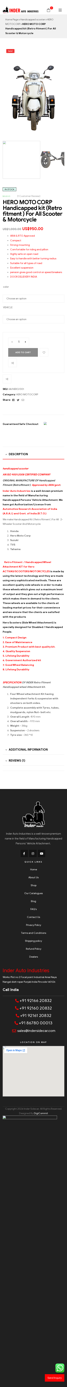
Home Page (11, 19)
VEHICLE (8, 307)
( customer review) (28, 196)
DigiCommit (41, 1113)
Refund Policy (33, 948)
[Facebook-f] (24, 853)
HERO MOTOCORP (27, 394)
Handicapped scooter (32, 19)
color (6, 286)
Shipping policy (33, 940)
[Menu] (60, 10)
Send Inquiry (55, 1377)
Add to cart (23, 352)
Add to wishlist (44, 352)
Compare (12, 363)
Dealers (33, 956)
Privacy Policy (33, 925)
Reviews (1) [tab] (17, 760)
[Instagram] (33, 853)
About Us (33, 877)
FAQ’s (33, 909)
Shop (33, 885)
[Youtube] (41, 853)
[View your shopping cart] (48, 10)
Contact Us (33, 917)
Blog (33, 901)
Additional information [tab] (28, 749)
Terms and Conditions (33, 933)
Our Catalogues (33, 893)
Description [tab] (18, 454)
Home (33, 869)
